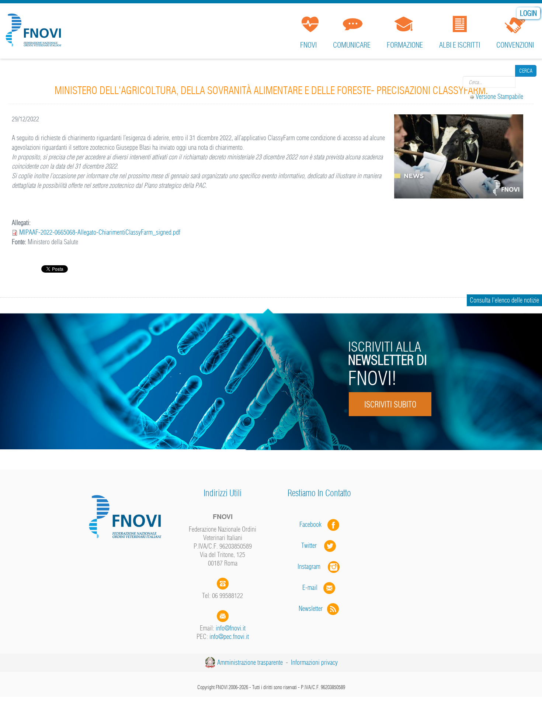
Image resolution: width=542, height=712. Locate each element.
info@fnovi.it (231, 628)
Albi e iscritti (459, 44)
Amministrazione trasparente (250, 662)
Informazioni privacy (314, 662)
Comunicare (352, 44)
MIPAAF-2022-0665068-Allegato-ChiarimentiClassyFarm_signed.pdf (99, 232)
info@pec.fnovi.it (229, 636)
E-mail (309, 587)
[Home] (35, 27)
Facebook (312, 524)
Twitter (312, 545)
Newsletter (313, 608)
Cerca (525, 82)
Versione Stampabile (499, 96)
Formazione (405, 44)
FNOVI (308, 44)
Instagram (313, 566)
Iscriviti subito (390, 404)
